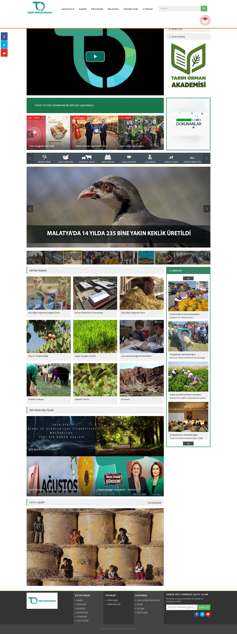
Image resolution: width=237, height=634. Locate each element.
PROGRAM (97, 9)
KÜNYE (140, 604)
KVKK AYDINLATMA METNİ (148, 600)
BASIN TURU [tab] (176, 29)
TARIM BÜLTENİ (113, 604)
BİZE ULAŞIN (142, 612)
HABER (82, 9)
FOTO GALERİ (83, 620)
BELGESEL (113, 9)
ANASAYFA (68, 9)
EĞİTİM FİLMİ (131, 9)
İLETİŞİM (140, 608)
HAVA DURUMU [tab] (178, 36)
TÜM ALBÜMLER (154, 502)
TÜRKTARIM (112, 600)
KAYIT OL (204, 607)
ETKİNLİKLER (82, 616)
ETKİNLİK (148, 9)
